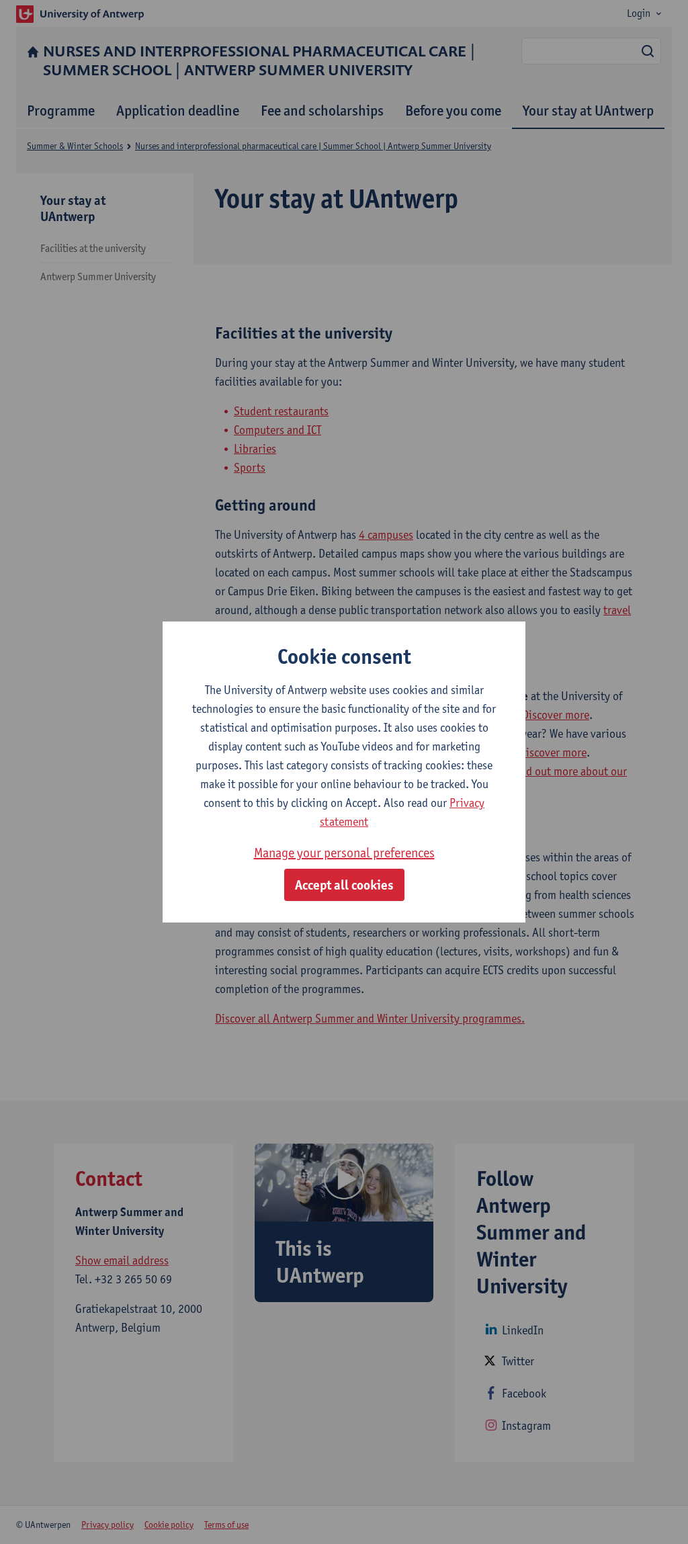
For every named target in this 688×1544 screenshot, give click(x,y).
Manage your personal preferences (344, 853)
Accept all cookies (344, 885)
